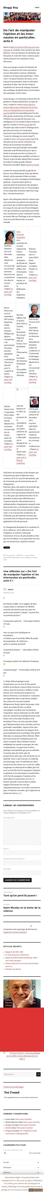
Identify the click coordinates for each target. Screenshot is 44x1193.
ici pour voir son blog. (34, 452)
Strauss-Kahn (24, 139)
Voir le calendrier (34, 1153)
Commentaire (9, 818)
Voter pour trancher (23, 1119)
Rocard (15, 119)
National (6, 1172)
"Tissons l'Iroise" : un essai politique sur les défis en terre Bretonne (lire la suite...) (23, 1056)
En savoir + (38, 1190)
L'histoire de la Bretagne (13, 1087)
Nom (5, 849)
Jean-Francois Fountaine (21, 234)
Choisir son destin (13, 969)
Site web (7, 869)
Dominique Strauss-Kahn (11, 557)
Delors (26, 105)
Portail (6, 1162)
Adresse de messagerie (14, 859)
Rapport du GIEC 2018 (14, 952)
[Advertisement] (22, 1030)
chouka (8, 1128)
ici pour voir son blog (8, 292)
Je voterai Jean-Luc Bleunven (17, 955)
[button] (5, 1153)
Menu (37, 7)
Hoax (22, 557)
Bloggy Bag (10, 7)
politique (27, 557)
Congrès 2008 (29, 555)
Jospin (27, 125)
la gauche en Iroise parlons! (15, 932)
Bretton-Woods (33, 165)
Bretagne (7, 1167)
